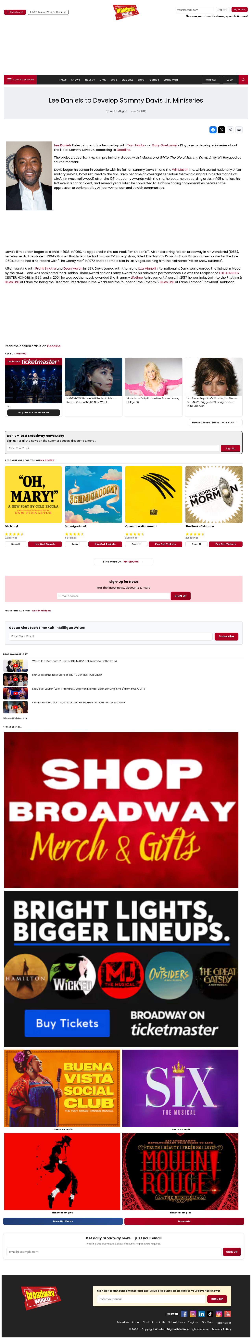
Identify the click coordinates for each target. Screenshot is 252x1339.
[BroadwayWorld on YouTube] (227, 1313)
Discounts (184, 1221)
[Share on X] (221, 129)
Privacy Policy (221, 1329)
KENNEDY (232, 273)
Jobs (114, 80)
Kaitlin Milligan (41, 610)
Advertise (123, 1322)
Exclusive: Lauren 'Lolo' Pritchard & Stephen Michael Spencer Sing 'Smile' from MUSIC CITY (88, 689)
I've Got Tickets (45, 544)
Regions (193, 1322)
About (136, 1322)
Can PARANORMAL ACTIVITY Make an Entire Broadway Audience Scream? (78, 702)
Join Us (160, 1322)
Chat (103, 80)
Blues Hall (12, 282)
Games (154, 80)
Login (230, 80)
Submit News (176, 1322)
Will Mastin (180, 169)
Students (127, 80)
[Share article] (230, 129)
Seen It (15, 544)
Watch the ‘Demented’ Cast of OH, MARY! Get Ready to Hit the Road (74, 661)
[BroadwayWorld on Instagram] (192, 1313)
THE (222, 273)
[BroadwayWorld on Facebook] (184, 1313)
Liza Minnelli (147, 268)
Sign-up (223, 9)
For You (21, 353)
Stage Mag (171, 80)
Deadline (123, 150)
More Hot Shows (63, 1221)
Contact (148, 1322)
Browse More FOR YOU (213, 422)
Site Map (207, 1322)
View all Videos (13, 718)
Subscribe (226, 636)
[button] (243, 79)
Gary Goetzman (164, 145)
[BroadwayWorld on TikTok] (210, 1313)
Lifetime (137, 277)
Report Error (223, 1323)
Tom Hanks (136, 145)
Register (211, 80)
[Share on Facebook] (213, 129)
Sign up (232, 1252)
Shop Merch (16, 12)
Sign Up (217, 1299)
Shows (75, 80)
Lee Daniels (62, 145)
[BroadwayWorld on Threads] (218, 1313)
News (63, 80)
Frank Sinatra (45, 268)
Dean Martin (72, 268)
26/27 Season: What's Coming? (48, 12)
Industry (90, 80)
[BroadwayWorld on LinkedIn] (201, 1313)
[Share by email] (239, 129)
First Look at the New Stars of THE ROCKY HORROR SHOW (67, 675)
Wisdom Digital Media (170, 1329)
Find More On (121, 561)
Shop (141, 80)
